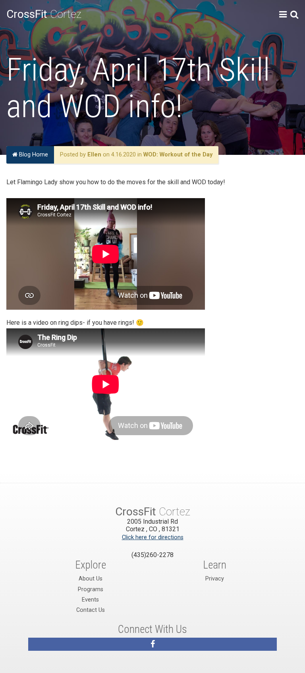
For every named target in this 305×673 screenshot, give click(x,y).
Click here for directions (152, 537)
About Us (90, 578)
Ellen (94, 154)
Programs (90, 589)
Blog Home (32, 154)
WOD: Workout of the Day (177, 154)
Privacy (214, 578)
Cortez (43, 14)
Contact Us (90, 610)
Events (90, 599)
